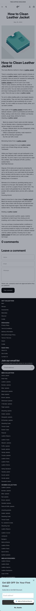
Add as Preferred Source (25, 601)
